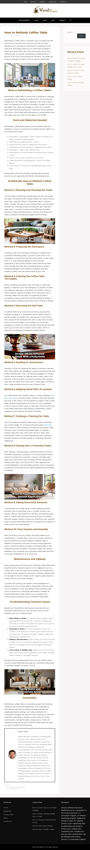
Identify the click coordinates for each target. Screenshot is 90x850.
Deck (53, 20)
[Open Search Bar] (70, 20)
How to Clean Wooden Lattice (43, 829)
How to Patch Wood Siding (42, 826)
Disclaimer (42, 1)
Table (7, 785)
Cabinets (62, 20)
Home (25, 1)
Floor (36, 20)
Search (70, 32)
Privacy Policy (53, 1)
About (6, 818)
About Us (33, 1)
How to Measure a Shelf (12, 788)
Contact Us (63, 1)
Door (45, 20)
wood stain (48, 425)
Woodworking (24, 20)
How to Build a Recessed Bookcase (16, 787)
